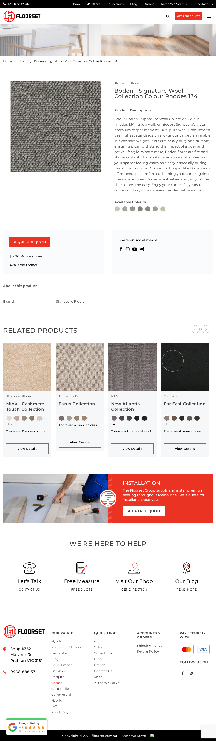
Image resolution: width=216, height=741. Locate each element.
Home (76, 4)
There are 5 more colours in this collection (184, 425)
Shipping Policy (149, 646)
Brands (149, 4)
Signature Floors (127, 83)
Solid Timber (61, 665)
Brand (8, 301)
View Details (27, 442)
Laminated (60, 653)
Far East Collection (132, 403)
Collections (115, 4)
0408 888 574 (24, 671)
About (99, 641)
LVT (54, 706)
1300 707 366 (19, 4)
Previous (196, 329)
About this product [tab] (20, 286)
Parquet (57, 677)
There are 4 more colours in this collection (27, 425)
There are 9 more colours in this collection (80, 431)
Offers (95, 4)
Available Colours (130, 202)
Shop (23, 61)
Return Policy (148, 651)
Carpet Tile (60, 689)
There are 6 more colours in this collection (132, 431)
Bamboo (58, 671)
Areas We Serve (173, 4)
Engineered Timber (66, 647)
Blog (133, 4)
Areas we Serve (134, 736)
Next (205, 329)
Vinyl (55, 659)
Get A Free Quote (188, 16)
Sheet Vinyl (60, 712)
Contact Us (204, 4)
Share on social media (138, 240)
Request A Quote (30, 242)
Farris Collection (24, 403)
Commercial (61, 694)
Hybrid (56, 641)
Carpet (56, 683)
